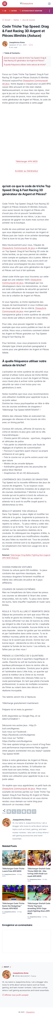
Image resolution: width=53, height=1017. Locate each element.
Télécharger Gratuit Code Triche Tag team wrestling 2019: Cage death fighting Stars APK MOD (38, 908)
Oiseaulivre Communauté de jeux (18, 248)
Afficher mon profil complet (16, 995)
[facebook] (9, 811)
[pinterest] (29, 811)
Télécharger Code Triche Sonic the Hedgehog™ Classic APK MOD (13, 906)
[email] (34, 811)
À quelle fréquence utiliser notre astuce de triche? (25, 65)
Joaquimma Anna (20, 973)
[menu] (4, 3)
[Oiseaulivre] (26, 4)
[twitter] (14, 811)
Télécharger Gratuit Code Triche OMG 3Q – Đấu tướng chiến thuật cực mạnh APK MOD (38, 872)
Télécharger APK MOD (27, 161)
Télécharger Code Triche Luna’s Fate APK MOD (13, 869)
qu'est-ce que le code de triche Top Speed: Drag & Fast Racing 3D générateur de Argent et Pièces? (25, 59)
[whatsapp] (19, 811)
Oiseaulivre (30, 1012)
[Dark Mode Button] (49, 3)
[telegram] (24, 811)
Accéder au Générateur (26, 171)
